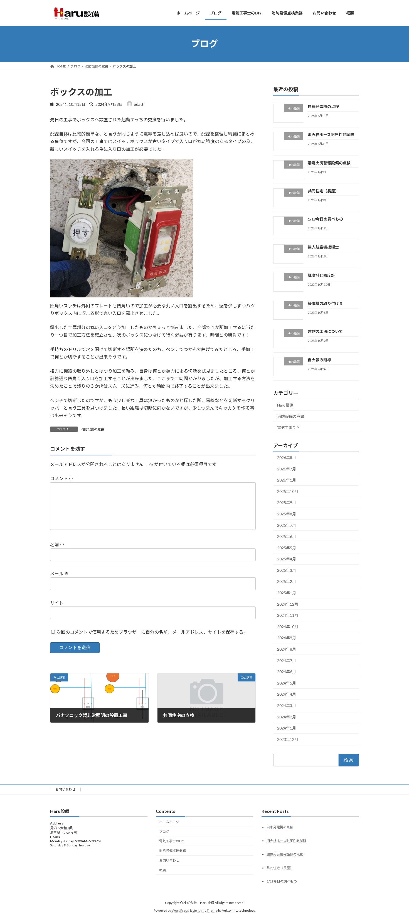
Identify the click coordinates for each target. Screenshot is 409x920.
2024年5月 (286, 682)
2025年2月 (286, 581)
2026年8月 (286, 457)
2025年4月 (286, 558)
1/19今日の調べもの (325, 219)
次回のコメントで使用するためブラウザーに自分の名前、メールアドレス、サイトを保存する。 (152, 632)
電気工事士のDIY (171, 841)
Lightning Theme (205, 910)
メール (59, 573)
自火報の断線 (319, 359)
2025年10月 (287, 491)
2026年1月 (286, 480)
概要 (162, 870)
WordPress (180, 910)
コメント (61, 478)
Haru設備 (285, 405)
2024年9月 (286, 637)
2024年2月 (286, 716)
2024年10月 (287, 626)
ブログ (164, 831)
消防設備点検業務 (172, 851)
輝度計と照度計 (321, 275)
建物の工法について (325, 331)
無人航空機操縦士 (323, 247)
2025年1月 (286, 592)
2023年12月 (287, 739)
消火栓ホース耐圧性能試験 (331, 134)
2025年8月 (286, 514)
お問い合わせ (65, 789)
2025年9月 (286, 502)
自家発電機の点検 (323, 106)
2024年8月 (286, 649)
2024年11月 (287, 615)
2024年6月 (286, 671)
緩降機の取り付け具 (325, 303)
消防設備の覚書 (92, 429)
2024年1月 (286, 728)
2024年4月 (286, 694)
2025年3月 (286, 570)
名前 (57, 544)
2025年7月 (286, 525)
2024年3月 (286, 705)
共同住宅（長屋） (323, 190)
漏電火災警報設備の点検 (329, 162)
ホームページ (169, 822)
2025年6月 (286, 536)
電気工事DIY (288, 427)
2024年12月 (287, 603)
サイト (56, 602)
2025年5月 (286, 547)
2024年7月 (286, 660)
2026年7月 (286, 468)
